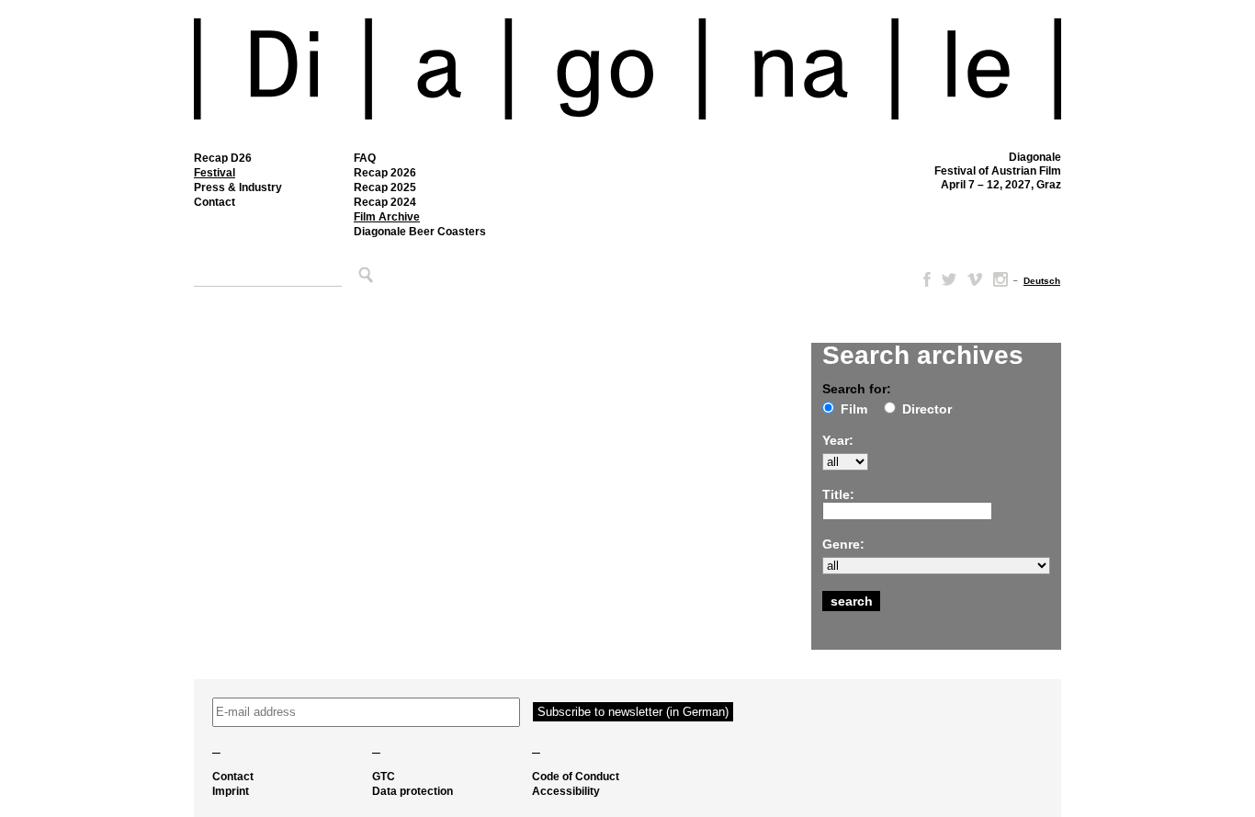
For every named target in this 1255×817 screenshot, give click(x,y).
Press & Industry (238, 187)
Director (927, 409)
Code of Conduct (575, 776)
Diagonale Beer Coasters (420, 231)
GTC (383, 776)
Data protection (412, 791)
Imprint (230, 791)
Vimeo (974, 279)
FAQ (365, 158)
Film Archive (387, 216)
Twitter (949, 279)
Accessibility (566, 791)
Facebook (923, 279)
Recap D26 (223, 158)
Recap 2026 (385, 172)
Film (854, 409)
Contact (214, 202)
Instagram (1000, 279)
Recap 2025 (385, 187)
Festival (214, 172)
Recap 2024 (385, 202)
